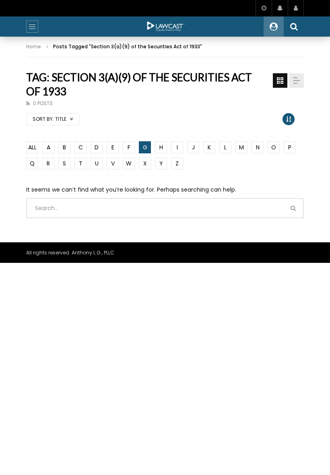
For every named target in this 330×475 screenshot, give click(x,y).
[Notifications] (280, 8)
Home (33, 46)
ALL (32, 147)
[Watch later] (264, 8)
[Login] (296, 8)
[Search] (294, 27)
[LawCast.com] (165, 27)
